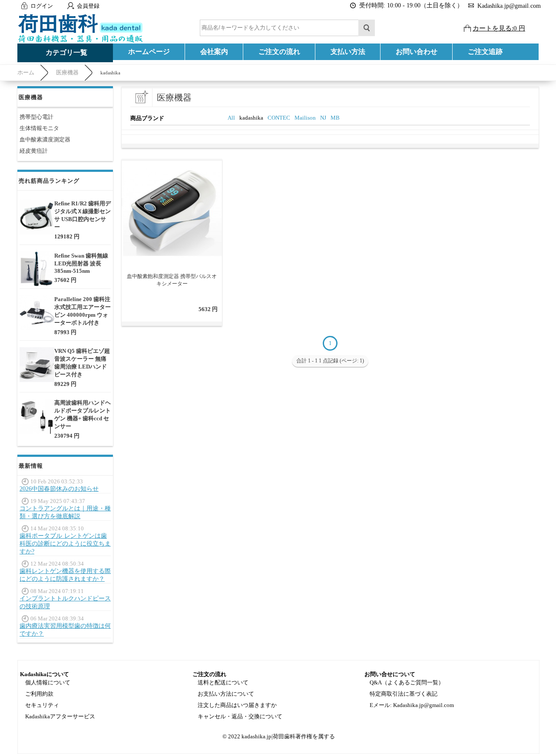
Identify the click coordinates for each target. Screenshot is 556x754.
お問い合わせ (416, 51)
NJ (323, 117)
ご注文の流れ (279, 51)
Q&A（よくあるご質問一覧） (407, 682)
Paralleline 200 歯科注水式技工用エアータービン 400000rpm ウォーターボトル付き (82, 311)
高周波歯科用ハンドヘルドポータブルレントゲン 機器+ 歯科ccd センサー (82, 414)
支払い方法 (348, 51)
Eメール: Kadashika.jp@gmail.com (412, 705)
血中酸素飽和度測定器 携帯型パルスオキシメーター (172, 280)
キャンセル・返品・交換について (240, 716)
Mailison (305, 117)
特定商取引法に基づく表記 (403, 693)
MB (335, 117)
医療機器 (67, 72)
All (231, 117)
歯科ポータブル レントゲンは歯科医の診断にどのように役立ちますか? (65, 544)
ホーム (25, 72)
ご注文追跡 (485, 51)
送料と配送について (223, 682)
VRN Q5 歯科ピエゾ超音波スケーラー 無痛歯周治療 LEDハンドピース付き (82, 363)
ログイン (41, 6)
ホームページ (149, 51)
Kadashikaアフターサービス (60, 716)
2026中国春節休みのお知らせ (59, 489)
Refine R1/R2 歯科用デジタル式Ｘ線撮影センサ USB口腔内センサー (82, 215)
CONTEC (279, 117)
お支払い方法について (226, 693)
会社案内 (214, 51)
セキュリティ (42, 705)
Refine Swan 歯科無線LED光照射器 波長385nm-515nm (81, 263)
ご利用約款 (39, 693)
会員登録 (88, 6)
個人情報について (47, 682)
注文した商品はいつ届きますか (237, 705)
